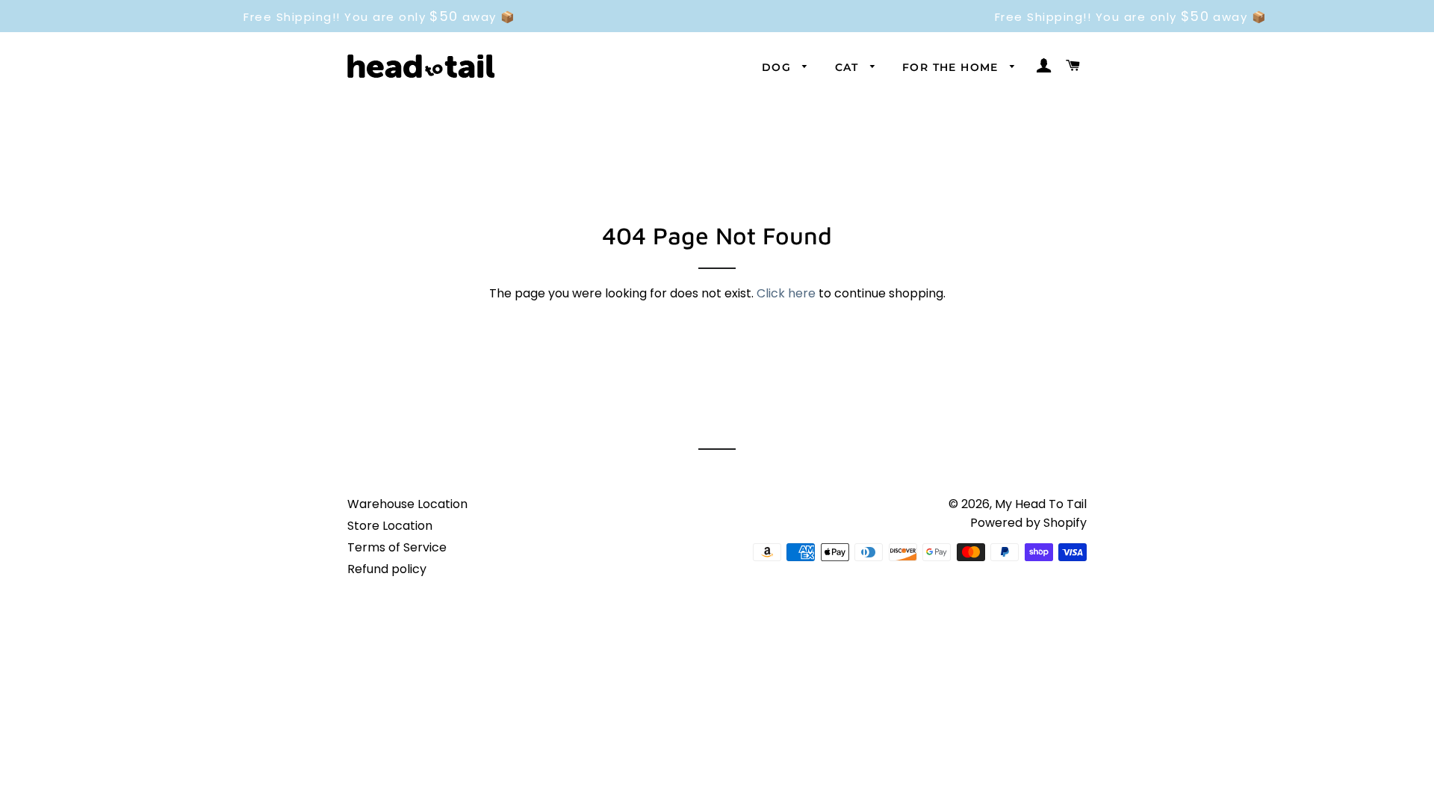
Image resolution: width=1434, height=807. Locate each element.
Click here (786, 293)
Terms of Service (397, 547)
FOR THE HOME (952, 67)
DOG (778, 67)
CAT (849, 67)
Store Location (389, 525)
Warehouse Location (407, 504)
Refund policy (386, 569)
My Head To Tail (1041, 504)
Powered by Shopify (1028, 522)
